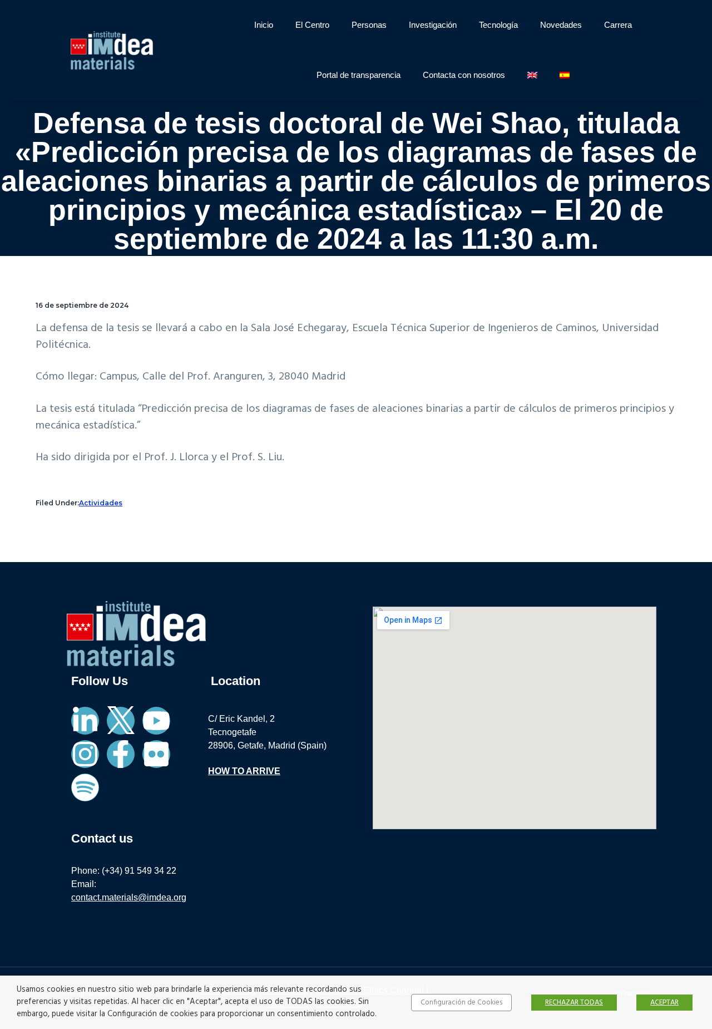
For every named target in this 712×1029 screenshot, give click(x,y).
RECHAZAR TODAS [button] (574, 1002)
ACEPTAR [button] (664, 1002)
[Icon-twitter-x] (121, 721)
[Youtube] (156, 721)
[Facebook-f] (121, 754)
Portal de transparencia (358, 75)
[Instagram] (85, 754)
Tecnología (498, 24)
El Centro (312, 24)
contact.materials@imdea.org (128, 897)
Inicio (263, 24)
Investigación (433, 24)
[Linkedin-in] (85, 721)
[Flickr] (156, 754)
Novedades (561, 24)
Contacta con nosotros (464, 75)
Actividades (100, 503)
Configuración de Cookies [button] (461, 1002)
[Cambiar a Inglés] (532, 75)
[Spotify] (85, 787)
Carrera (618, 24)
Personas (369, 24)
